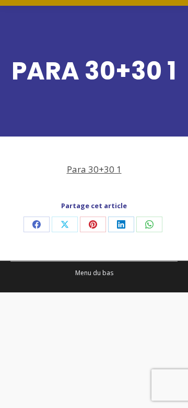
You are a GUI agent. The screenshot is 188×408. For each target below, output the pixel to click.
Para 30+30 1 (94, 169)
